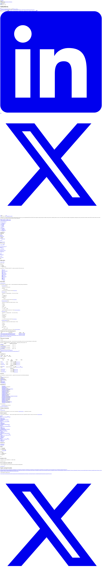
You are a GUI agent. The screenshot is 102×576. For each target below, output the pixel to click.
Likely (14, 363)
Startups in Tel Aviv (43, 469)
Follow (2, 235)
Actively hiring (4, 285)
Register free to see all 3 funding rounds (6, 336)
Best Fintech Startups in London (33, 470)
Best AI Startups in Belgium (72, 470)
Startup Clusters (29, 473)
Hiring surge (3, 311)
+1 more (17, 335)
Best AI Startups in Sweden (65, 470)
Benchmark (4, 333)
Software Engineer (4, 387)
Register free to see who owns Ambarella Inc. (7, 350)
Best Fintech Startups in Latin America (24, 470)
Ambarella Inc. (4, 386)
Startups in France (17, 469)
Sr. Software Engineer (4, 393)
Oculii (1, 356)
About (1, 473)
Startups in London (7, 469)
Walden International (8, 333)
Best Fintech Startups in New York (15, 470)
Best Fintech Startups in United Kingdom (5, 470)
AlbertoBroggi (3, 369)
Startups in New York (55, 469)
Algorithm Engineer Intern (5, 394)
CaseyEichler (3, 370)
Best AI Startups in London (49, 470)
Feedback (39, 473)
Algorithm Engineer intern (5, 391)
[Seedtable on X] (51, 575)
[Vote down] (3, 233)
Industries (22, 473)
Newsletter (10, 473)
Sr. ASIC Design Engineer (5, 390)
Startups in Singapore (34, 469)
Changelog (6, 473)
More (2, 237)
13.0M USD (20, 334)
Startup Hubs (25, 473)
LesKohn (2, 363)
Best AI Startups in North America (41, 470)
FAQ (48, 473)
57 (0, 232)
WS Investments (13, 333)
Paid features (42, 473)
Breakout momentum (4, 320)
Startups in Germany (2, 469)
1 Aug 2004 (23, 334)
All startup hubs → (65, 469)
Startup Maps (32, 473)
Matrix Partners (8, 334)
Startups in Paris (21, 469)
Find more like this (39, 414)
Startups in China (29, 469)
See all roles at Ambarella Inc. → (4, 406)
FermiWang (3, 366)
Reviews (4, 277)
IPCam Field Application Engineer (6, 397)
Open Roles (4, 276)
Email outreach (46, 473)
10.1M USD (20, 333)
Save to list (2, 236)
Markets (20, 473)
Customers (3, 473)
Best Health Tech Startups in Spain (88, 470)
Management (4, 274)
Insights (8, 473)
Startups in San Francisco (49, 469)
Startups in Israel (39, 469)
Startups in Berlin (12, 469)
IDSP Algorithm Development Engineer (7, 401)
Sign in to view (18, 363)
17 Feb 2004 (23, 333)
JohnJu (2, 361)
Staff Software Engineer (5, 400)
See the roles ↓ (15, 290)
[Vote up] (1, 233)
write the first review (21, 411)
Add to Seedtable (36, 473)
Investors (4, 272)
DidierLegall (3, 364)
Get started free (2, 466)
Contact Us (50, 473)
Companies (13, 473)
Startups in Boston (60, 469)
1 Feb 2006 (23, 335)
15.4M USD (20, 335)
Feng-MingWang (3, 371)
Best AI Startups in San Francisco (80, 470)
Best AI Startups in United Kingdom (57, 470)
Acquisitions (4, 273)
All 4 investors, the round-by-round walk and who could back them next (9, 351)
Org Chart (4, 275)
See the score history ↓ (17, 329)
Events (18, 473)
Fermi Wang (3, 405)
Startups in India (25, 469)
